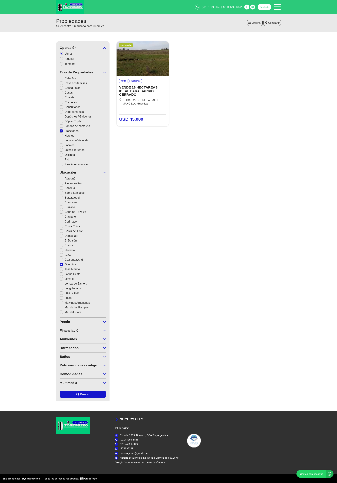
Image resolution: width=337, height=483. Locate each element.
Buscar (85, 394)
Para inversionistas (76, 164)
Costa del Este (74, 231)
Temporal (70, 63)
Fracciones (71, 130)
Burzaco (70, 207)
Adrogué (70, 178)
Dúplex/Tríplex (74, 121)
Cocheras (71, 102)
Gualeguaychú (74, 259)
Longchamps (73, 288)
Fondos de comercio (77, 126)
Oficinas (70, 154)
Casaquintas (72, 87)
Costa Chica (72, 226)
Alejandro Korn (74, 183)
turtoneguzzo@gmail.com (134, 453)
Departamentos (74, 111)
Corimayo (71, 221)
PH (67, 159)
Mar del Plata (73, 312)
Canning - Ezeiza (75, 211)
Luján (68, 297)
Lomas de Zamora (76, 283)
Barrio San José (75, 192)
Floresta (70, 250)
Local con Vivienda (76, 140)
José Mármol (73, 269)
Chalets (69, 97)
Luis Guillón (72, 293)
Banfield (70, 188)
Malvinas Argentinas (77, 302)
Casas (69, 92)
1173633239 (126, 448)
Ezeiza (69, 245)
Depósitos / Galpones (78, 116)
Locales (69, 145)
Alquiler (69, 58)
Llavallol (70, 278)
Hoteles (69, 135)
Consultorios (72, 107)
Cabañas (70, 78)
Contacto (264, 7)
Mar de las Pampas (77, 307)
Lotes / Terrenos (74, 149)
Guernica (70, 264)
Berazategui (72, 197)
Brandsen (71, 202)
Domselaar (71, 235)
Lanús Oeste (72, 274)
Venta (68, 53)
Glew (68, 254)
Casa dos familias (76, 83)
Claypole (70, 216)
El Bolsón (71, 240)
